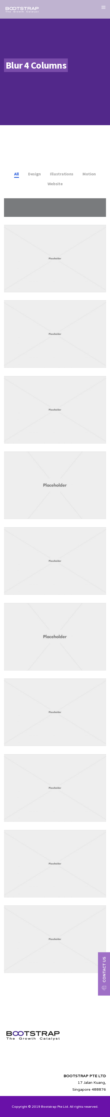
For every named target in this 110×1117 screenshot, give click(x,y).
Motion (89, 173)
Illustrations (61, 173)
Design (34, 173)
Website (55, 183)
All (16, 173)
